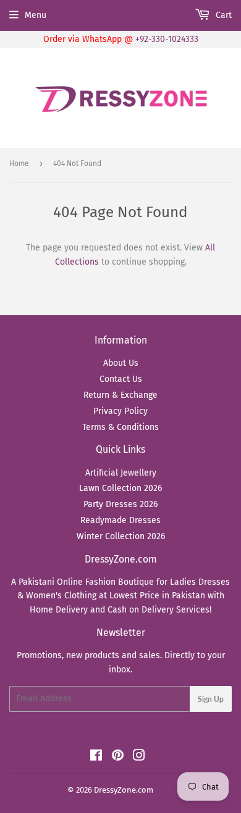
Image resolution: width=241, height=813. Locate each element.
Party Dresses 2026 (120, 504)
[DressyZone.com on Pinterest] (117, 757)
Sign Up (211, 699)
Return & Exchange (120, 395)
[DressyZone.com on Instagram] (139, 757)
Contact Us (120, 379)
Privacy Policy (120, 411)
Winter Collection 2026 (121, 536)
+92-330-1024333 (166, 39)
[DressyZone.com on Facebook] (96, 757)
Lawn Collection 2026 (120, 488)
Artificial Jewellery (120, 473)
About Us (120, 363)
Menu (35, 15)
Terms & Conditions (120, 427)
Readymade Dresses (120, 520)
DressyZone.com (123, 789)
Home (19, 163)
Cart (222, 15)
